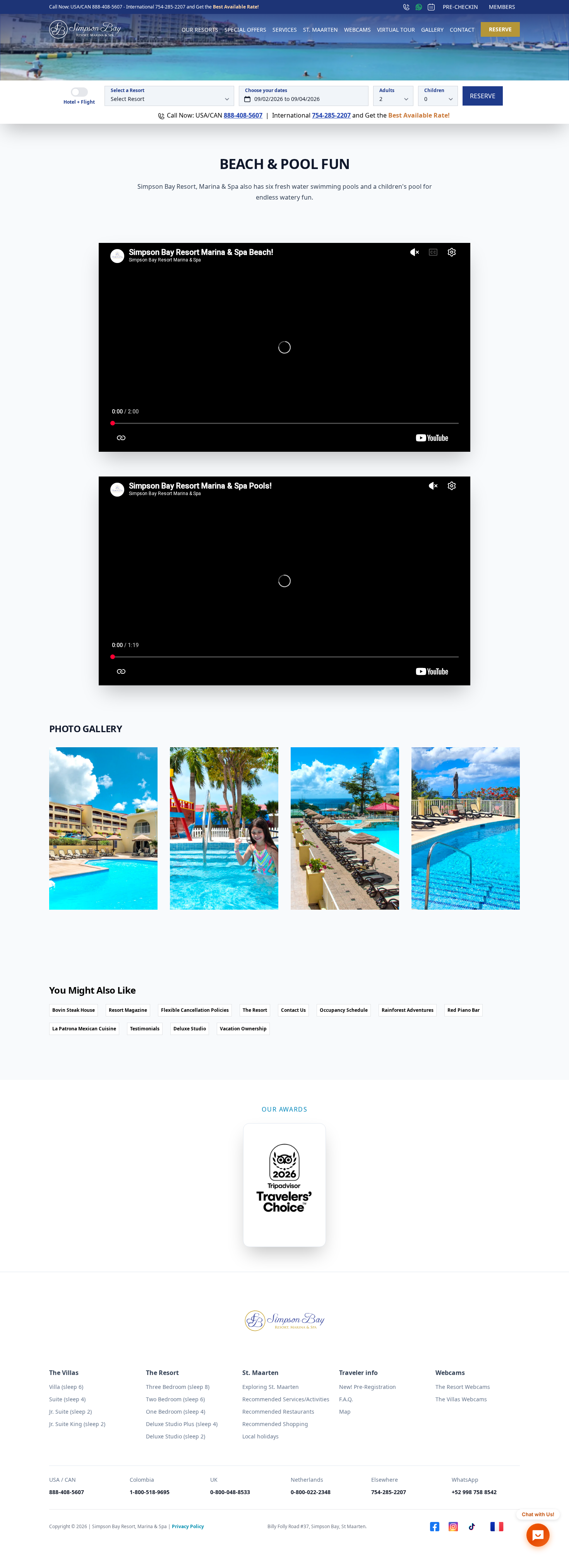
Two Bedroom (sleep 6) (175, 1399)
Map (345, 1411)
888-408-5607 (107, 6)
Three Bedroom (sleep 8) (177, 1386)
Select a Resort (127, 90)
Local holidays (260, 1436)
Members (502, 6)
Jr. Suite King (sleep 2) (77, 1424)
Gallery (432, 29)
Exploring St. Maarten (270, 1386)
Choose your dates (266, 90)
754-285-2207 (171, 6)
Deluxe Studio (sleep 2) (175, 1436)
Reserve (500, 29)
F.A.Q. (346, 1399)
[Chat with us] (538, 1535)
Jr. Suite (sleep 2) (70, 1411)
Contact (462, 29)
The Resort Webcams (462, 1386)
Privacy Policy (188, 1526)
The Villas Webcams (461, 1399)
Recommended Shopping (275, 1424)
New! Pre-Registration (367, 1386)
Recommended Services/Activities (285, 1399)
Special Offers (245, 29)
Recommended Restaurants (278, 1411)
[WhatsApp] (418, 7)
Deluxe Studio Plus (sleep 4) (182, 1424)
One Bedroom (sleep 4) (175, 1411)
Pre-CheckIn (460, 6)
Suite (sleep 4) (67, 1399)
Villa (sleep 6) (66, 1386)
